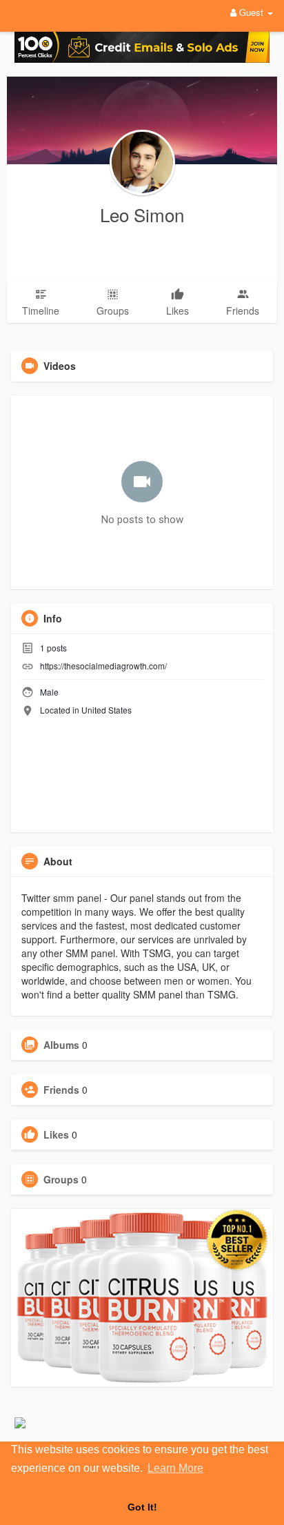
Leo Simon (142, 214)
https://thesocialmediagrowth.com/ (103, 665)
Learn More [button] (175, 1468)
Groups (61, 1179)
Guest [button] (251, 12)
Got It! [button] (142, 1507)
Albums (61, 1044)
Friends (61, 1089)
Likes (56, 1134)
